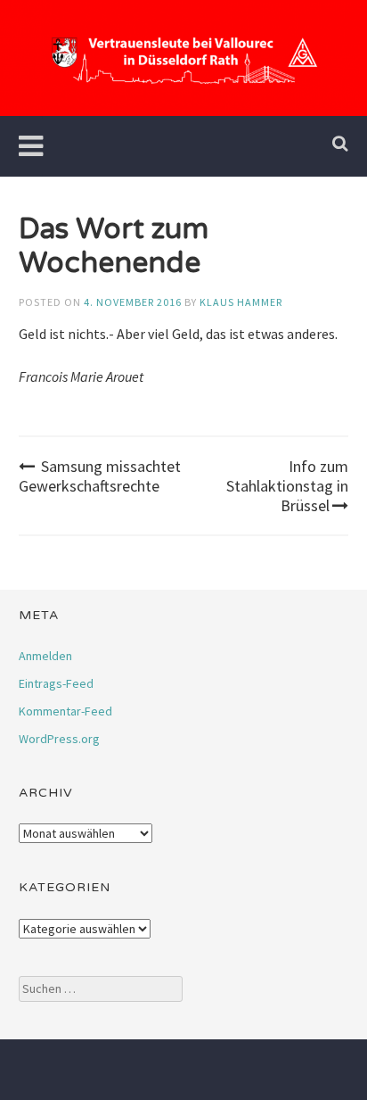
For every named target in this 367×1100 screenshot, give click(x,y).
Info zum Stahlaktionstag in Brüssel (287, 485)
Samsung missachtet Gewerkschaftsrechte (100, 476)
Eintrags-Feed (56, 683)
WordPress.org (59, 739)
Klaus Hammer (241, 302)
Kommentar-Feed (65, 711)
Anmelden (45, 656)
